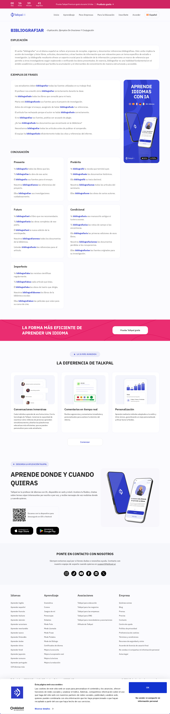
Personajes (48, 615)
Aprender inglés (17, 603)
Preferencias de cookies (129, 633)
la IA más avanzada (87, 354)
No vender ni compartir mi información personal (148, 699)
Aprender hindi (17, 650)
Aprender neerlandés (19, 628)
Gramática (48, 603)
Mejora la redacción (52, 662)
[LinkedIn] (96, 573)
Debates (47, 620)
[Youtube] (81, 573)
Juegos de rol (49, 611)
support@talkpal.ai (106, 564)
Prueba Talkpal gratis (130, 330)
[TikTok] (73, 573)
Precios (122, 615)
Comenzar (85, 442)
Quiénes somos (125, 603)
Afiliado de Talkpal (85, 624)
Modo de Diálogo (51, 641)
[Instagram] (66, 573)
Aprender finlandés (18, 637)
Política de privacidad (128, 628)
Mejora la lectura (51, 658)
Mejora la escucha (51, 650)
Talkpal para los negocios (88, 607)
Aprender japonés (18, 654)
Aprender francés (18, 611)
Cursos (47, 607)
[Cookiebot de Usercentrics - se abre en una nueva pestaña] (17, 709)
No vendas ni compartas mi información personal (139, 650)
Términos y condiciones (128, 637)
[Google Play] (47, 531)
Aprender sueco (17, 633)
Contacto (123, 620)
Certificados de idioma (53, 645)
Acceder (136, 14)
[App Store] (22, 531)
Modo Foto (48, 624)
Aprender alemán (18, 620)
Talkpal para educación (87, 603)
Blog (121, 607)
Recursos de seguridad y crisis (131, 641)
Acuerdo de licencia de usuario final (133, 645)
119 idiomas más (18, 667)
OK (147, 687)
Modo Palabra (50, 637)
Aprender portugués (19, 662)
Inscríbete (123, 14)
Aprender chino (17, 645)
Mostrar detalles (42, 709)
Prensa (122, 611)
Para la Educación (105, 14)
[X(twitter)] (103, 573)
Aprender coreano (18, 658)
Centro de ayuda (126, 624)
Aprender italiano (18, 615)
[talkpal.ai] (18, 15)
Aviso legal (123, 654)
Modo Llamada (50, 628)
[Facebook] (88, 573)
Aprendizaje (69, 14)
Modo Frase (49, 633)
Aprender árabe (17, 641)
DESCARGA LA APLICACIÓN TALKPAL (31, 464)
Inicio (56, 14)
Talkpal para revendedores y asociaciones (95, 620)
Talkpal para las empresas (88, 611)
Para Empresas (86, 14)
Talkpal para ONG (85, 615)
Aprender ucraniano (19, 624)
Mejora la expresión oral (54, 654)
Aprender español (18, 607)
